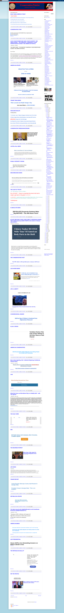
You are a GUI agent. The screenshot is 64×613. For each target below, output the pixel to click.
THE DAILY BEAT (48, 193)
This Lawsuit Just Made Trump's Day (21, 102)
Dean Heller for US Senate (48, 40)
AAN (11, 374)
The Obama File (47, 77)
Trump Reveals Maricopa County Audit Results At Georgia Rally (24, 484)
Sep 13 (47, 209)
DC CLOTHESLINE (48, 178)
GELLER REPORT (48, 171)
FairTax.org (46, 43)
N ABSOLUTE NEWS (15, 207)
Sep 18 (47, 203)
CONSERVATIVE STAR (15, 29)
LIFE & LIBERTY (14, 289)
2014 (45, 239)
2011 (45, 242)
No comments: (24, 26)
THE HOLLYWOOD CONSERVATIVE (48, 177)
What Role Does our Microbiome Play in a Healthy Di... (49, 149)
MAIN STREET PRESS (49, 191)
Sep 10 (47, 212)
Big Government (47, 32)
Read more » (12, 60)
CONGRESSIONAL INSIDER (17, 314)
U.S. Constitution (47, 82)
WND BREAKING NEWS (16, 172)
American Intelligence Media (48, 24)
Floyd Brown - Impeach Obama (49, 45)
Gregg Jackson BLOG (47, 47)
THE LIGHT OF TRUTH (15, 189)
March (46, 229)
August (47, 223)
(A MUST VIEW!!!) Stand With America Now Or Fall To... (49, 181)
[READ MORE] (27, 91)
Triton (13, 606)
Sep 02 (47, 221)
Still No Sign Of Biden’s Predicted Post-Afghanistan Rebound (26, 319)
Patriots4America (47, 66)
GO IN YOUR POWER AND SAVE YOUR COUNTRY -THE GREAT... (49, 121)
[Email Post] (26, 26)
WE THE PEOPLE (14, 573)
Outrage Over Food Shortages (21, 119)
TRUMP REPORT (14, 479)
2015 (45, 238)
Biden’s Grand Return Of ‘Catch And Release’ (23, 150)
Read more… (28, 278)
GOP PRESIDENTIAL (15, 539)
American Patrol (47, 26)
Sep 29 (47, 113)
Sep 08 (47, 214)
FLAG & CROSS (14, 326)
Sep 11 (47, 211)
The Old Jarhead (47, 78)
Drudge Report (47, 41)
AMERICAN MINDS (15, 523)
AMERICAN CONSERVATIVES (17, 347)
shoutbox (48, 255)
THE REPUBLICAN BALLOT (17, 550)
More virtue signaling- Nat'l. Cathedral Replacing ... (49, 145)
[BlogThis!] (29, 26)
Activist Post (46, 22)
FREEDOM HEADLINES (49, 190)
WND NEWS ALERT (48, 164)
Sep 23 (47, 198)
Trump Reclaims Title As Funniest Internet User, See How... (24, 306)
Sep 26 (47, 116)
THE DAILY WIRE (14, 414)
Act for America (47, 21)
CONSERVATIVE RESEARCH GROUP (49, 166)
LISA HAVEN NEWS (15, 268)
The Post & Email (47, 80)
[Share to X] (30, 26)
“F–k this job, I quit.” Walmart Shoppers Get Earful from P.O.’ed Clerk (23, 115)
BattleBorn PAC (47, 31)
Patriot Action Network (47, 62)
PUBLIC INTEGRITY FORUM (17, 161)
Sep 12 (47, 210)
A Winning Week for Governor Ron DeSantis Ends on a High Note (24, 532)
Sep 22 (47, 199)
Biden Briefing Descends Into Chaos (20, 380)
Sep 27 (47, 115)
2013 (45, 240)
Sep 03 (47, 220)
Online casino (46, 253)
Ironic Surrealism (47, 49)
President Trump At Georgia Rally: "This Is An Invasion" (23, 488)
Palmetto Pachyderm (47, 61)
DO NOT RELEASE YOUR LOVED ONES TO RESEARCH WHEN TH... (49, 135)
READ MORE (32, 339)
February (47, 230)
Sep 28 (47, 114)
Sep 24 (47, 197)
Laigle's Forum (47, 53)
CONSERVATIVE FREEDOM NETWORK (20, 128)
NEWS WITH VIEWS (48, 169)
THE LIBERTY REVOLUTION (48, 183)
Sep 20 (47, 201)
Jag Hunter (46, 50)
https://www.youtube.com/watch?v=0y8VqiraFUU (25, 368)
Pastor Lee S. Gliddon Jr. (15, 605)
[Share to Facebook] (30, 26)
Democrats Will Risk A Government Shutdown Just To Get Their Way (25, 527)
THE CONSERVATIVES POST (17, 257)
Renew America (47, 68)
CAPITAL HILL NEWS (15, 146)
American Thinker (47, 28)
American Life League (48, 25)
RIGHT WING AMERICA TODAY (18, 14)
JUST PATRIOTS (48, 174)
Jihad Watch (46, 52)
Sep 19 (47, 202)
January (47, 231)
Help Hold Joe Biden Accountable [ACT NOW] (26, 94)
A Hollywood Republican (48, 20)
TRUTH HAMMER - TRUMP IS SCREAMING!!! (49, 168)
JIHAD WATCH (48, 170)
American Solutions (47, 27)
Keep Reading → (24, 384)
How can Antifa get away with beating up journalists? (22, 177)
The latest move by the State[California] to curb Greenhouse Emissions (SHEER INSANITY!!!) (24, 510)
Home (26, 595)
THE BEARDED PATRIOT (16, 447)
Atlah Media (46, 29)
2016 (45, 237)
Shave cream (48, 254)
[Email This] (28, 26)
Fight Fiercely (46, 44)
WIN (11, 429)
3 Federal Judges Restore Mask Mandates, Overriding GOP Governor (23, 117)
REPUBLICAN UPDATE (16, 496)
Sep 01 (47, 222)
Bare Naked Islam (47, 30)
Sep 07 (47, 215)
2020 (45, 232)
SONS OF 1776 (48, 163)
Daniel (15, 236)
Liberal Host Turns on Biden (26, 69)
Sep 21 (47, 200)
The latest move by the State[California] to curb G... (49, 158)
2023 (45, 104)
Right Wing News (47, 69)
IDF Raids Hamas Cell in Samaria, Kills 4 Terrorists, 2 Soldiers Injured (24, 435)
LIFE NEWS (13, 467)
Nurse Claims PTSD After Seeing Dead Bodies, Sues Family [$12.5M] (23, 123)
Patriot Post (46, 65)
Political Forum (47, 67)
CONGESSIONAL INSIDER (49, 194)
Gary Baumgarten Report (48, 46)
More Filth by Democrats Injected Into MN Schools (49, 173)
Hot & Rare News (47, 48)
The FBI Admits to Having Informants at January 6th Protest (25, 262)
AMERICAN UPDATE (15, 65)
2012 (45, 241)
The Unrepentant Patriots (48, 81)
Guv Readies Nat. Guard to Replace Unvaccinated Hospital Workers (23, 121)
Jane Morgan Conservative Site (49, 51)
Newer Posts (12, 595)
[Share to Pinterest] (31, 26)
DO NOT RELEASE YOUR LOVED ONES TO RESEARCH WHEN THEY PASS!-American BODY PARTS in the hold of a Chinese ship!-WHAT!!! (25, 221)
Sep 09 (47, 213)
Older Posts (39, 595)
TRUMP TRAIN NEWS (15, 100)
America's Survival (47, 23)
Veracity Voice (46, 83)
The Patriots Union (47, 79)
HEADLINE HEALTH (15, 110)
